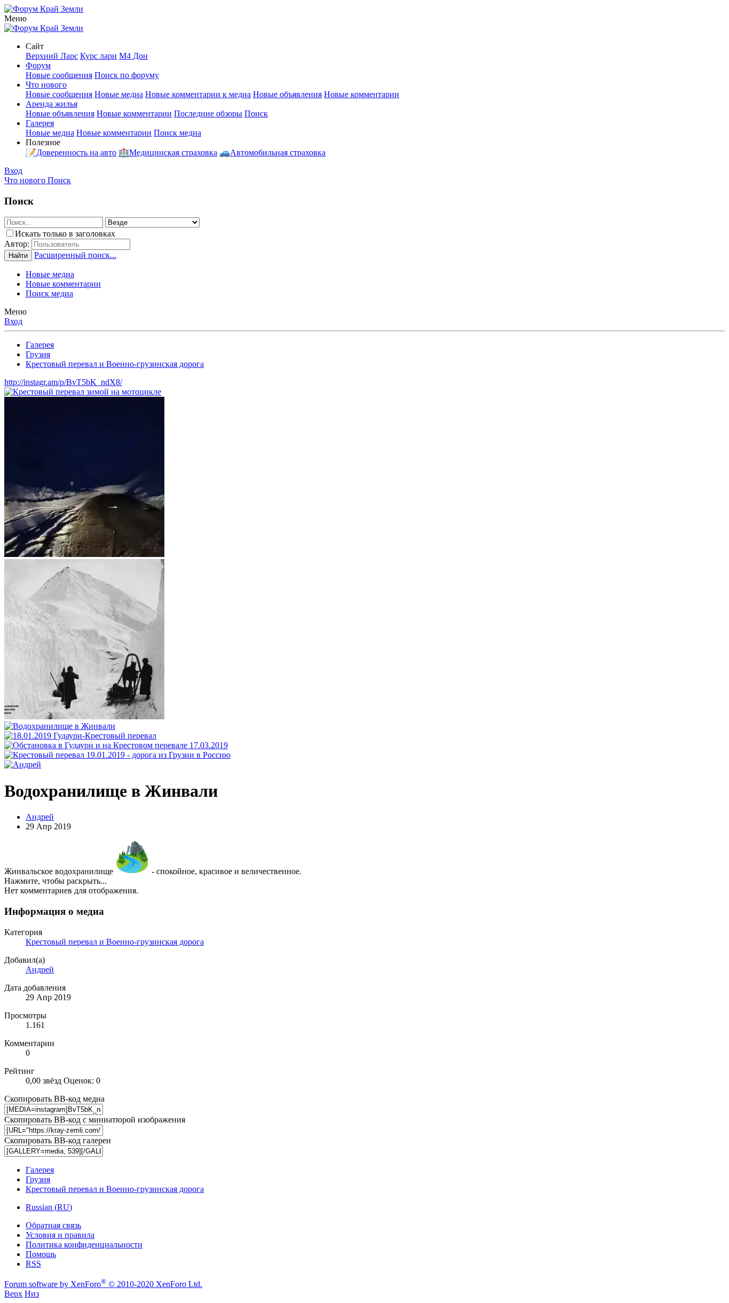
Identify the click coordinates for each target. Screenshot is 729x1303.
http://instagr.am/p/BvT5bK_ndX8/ (63, 382)
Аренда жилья (51, 103)
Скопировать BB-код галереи (57, 1140)
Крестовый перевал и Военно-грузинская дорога (115, 941)
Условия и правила (60, 1234)
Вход (13, 321)
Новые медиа (118, 94)
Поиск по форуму (126, 75)
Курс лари (98, 55)
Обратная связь (53, 1225)
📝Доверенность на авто (71, 152)
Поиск (256, 113)
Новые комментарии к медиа (198, 94)
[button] (15, 18)
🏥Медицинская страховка (167, 152)
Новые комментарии (361, 94)
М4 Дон (133, 55)
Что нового (46, 84)
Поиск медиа (177, 132)
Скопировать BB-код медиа (54, 1098)
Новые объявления (287, 94)
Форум (38, 65)
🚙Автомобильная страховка (272, 152)
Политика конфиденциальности (84, 1244)
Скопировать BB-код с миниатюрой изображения (94, 1119)
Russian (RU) (49, 1207)
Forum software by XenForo (103, 1284)
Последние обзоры (208, 113)
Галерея (40, 123)
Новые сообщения (59, 75)
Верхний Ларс (52, 55)
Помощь (41, 1254)
